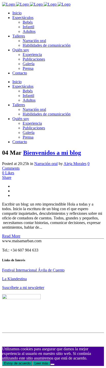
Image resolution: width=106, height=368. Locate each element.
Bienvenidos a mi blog (52, 152)
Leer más (41, 363)
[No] (52, 364)
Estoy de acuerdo (17, 363)
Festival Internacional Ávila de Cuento (33, 270)
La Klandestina (14, 279)
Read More (11, 236)
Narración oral (46, 163)
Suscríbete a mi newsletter (23, 287)
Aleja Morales (75, 163)
